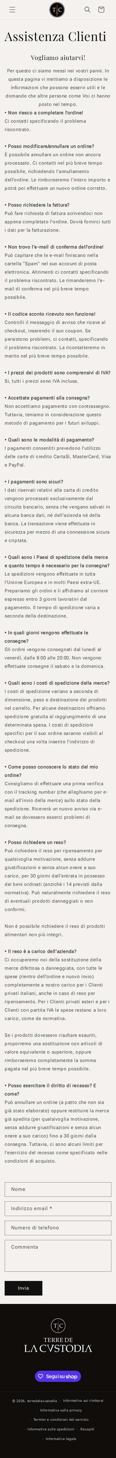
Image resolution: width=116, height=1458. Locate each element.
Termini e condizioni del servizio (61, 1420)
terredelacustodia (42, 1401)
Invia (23, 1288)
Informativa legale (61, 1439)
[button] (12, 9)
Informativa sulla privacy (61, 1410)
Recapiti (87, 1429)
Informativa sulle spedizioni (51, 1429)
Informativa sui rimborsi (83, 1401)
